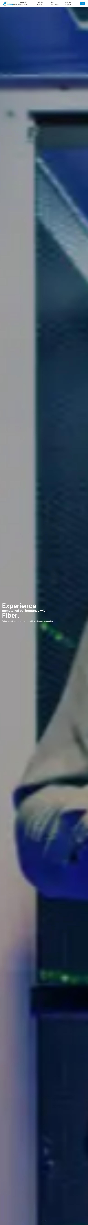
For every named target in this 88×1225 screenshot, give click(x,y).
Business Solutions (68, 3)
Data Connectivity (55, 3)
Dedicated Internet (40, 3)
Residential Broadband (23, 3)
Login (82, 3)
